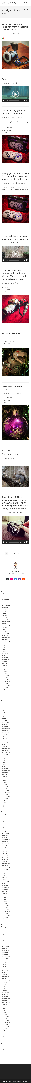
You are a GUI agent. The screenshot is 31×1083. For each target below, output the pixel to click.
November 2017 (6, 770)
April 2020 (4, 718)
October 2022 (5, 661)
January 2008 (5, 948)
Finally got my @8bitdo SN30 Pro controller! (13, 112)
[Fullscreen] (27, 100)
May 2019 (4, 736)
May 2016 (4, 805)
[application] (15, 94)
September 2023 (6, 641)
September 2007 (6, 956)
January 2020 (5, 724)
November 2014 (6, 839)
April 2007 (4, 966)
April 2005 (4, 1012)
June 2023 (4, 645)
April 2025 (4, 615)
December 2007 (5, 950)
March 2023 (4, 651)
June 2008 (4, 938)
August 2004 (5, 1029)
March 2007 (4, 968)
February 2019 (5, 742)
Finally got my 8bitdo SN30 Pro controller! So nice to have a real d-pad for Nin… (15, 176)
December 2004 (5, 1020)
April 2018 (4, 762)
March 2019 (4, 740)
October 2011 (5, 914)
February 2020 (5, 722)
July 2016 (4, 801)
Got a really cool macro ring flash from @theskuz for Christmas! (15, 26)
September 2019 (6, 732)
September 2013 (6, 867)
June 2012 (4, 897)
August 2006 (5, 982)
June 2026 (4, 591)
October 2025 (5, 603)
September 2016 (6, 797)
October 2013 (5, 865)
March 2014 (4, 855)
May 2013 (4, 875)
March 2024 (4, 631)
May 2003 (4, 1049)
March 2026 (4, 595)
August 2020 (5, 710)
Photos (20, 34)
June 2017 (4, 780)
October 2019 (5, 730)
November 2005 (6, 998)
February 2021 (5, 698)
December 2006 (5, 974)
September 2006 (6, 980)
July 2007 (4, 960)
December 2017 (5, 768)
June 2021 (4, 692)
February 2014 (5, 857)
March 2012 (4, 904)
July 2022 (4, 667)
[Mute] (24, 100)
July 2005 (4, 1006)
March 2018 (4, 764)
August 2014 (5, 845)
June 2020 (4, 714)
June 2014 (4, 849)
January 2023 (5, 655)
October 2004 (5, 1025)
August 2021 (5, 688)
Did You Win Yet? (9, 2)
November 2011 (6, 912)
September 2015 (6, 819)
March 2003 (4, 1051)
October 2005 (5, 1000)
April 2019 (4, 738)
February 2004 (5, 1041)
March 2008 (4, 944)
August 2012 (5, 893)
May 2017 (4, 782)
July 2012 (4, 895)
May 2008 (4, 940)
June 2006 (4, 986)
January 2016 (5, 811)
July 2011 (4, 920)
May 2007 (4, 964)
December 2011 (5, 910)
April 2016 (4, 807)
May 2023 (4, 647)
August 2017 (5, 776)
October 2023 (5, 639)
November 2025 (6, 601)
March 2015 (4, 831)
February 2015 (5, 833)
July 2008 (4, 936)
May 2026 (4, 593)
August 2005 (5, 1004)
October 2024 (5, 623)
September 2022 (6, 663)
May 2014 (4, 851)
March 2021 (4, 696)
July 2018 (4, 756)
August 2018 (5, 754)
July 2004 (4, 1031)
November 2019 (6, 728)
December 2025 (5, 599)
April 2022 (4, 671)
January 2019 (5, 744)
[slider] (14, 100)
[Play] (4, 100)
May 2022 (4, 669)
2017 (5, 13)
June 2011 (4, 922)
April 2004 (4, 1037)
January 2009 (5, 926)
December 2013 (5, 861)
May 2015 (4, 827)
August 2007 (5, 958)
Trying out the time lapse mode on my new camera (15, 237)
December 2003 (5, 1045)
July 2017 (4, 778)
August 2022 (5, 665)
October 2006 (5, 978)
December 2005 (5, 996)
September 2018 (6, 752)
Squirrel (6, 450)
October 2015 (5, 817)
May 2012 (4, 899)
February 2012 (5, 906)
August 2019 (5, 734)
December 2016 (5, 791)
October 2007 (5, 954)
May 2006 (4, 988)
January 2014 (5, 859)
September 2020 (6, 708)
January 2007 (5, 972)
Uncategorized (22, 183)
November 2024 (6, 621)
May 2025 (4, 613)
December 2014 (5, 837)
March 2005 (4, 1014)
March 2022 (4, 673)
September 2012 (6, 891)
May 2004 (4, 1035)
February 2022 (5, 676)
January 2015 (5, 835)
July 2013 (4, 871)
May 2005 (4, 1010)
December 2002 (5, 1055)
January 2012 (5, 907)
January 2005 (5, 1019)
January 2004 (5, 1043)
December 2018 (5, 746)
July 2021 (4, 690)
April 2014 (4, 853)
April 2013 (4, 877)
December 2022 (5, 657)
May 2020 (4, 716)
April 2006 (4, 990)
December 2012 (5, 885)
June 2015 (4, 825)
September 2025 (6, 605)
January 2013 (5, 883)
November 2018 (6, 748)
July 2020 (4, 712)
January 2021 (5, 700)
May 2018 (4, 760)
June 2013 (4, 873)
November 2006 (6, 976)
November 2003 (6, 1047)
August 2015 (5, 821)
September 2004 (6, 1027)
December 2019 (5, 726)
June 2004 (4, 1033)
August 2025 (5, 607)
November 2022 (6, 659)
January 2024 (5, 635)
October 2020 (5, 706)
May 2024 (4, 627)
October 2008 (5, 930)
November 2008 (6, 928)
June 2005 (4, 1008)
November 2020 (6, 704)
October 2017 (5, 772)
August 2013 (5, 869)
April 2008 (4, 942)
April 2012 (4, 901)
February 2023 (5, 653)
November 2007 (6, 952)
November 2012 (6, 887)
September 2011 (6, 916)
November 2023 (6, 637)
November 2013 (6, 863)
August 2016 (5, 799)
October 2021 (5, 684)
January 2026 (5, 597)
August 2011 (5, 918)
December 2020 (5, 702)
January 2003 (5, 1053)
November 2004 (6, 1023)
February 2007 (5, 970)
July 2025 (4, 609)
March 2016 (4, 809)
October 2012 (5, 889)
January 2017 (5, 788)
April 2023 (4, 649)
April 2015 (4, 829)
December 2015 (5, 813)
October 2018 (5, 750)
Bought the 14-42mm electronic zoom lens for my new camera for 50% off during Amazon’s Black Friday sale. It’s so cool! (15, 503)
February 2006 (5, 992)
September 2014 (6, 843)
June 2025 (4, 611)
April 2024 (4, 629)
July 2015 (4, 823)
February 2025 (5, 619)
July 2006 (4, 984)
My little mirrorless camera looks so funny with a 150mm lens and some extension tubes (14, 274)
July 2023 (4, 643)
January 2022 (5, 678)
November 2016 (6, 793)
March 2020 (4, 720)
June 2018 (4, 758)
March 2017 (4, 784)
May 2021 (4, 694)
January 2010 (5, 924)
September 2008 (6, 932)
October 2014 (5, 841)
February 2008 (5, 946)
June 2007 (4, 962)
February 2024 (5, 633)
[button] (15, 94)
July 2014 (4, 847)
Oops (4, 79)
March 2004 (4, 1039)
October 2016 (5, 795)
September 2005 (6, 1002)
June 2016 (4, 803)
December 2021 (5, 680)
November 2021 (6, 682)
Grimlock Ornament (12, 332)
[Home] (2, 13)
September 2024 (6, 625)
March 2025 (4, 617)
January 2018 (5, 766)
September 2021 (6, 686)
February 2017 (5, 786)
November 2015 (6, 815)
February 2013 (5, 881)
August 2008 (5, 934)
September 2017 (6, 774)
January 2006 (5, 994)
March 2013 (4, 879)
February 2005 (5, 1017)
